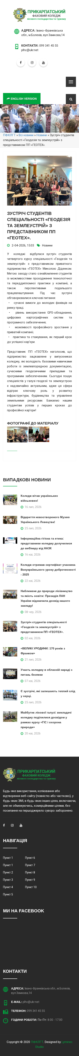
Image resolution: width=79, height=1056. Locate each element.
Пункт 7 (30, 865)
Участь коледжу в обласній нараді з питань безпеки (46, 672)
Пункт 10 (31, 887)
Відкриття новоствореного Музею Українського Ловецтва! (45, 519)
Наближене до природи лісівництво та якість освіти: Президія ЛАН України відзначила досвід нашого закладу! (47, 598)
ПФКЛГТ (37, 1042)
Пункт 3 (8, 879)
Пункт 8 (30, 872)
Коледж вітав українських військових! (39, 498)
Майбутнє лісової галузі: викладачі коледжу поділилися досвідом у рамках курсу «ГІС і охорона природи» (46, 720)
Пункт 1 (8, 857)
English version (24, 98)
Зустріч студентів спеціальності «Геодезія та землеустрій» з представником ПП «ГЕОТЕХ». (44, 627)
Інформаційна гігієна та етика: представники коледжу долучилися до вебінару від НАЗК (46, 543)
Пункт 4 (8, 887)
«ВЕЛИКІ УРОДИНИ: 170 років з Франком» (43, 651)
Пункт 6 (30, 857)
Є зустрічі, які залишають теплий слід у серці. (48, 693)
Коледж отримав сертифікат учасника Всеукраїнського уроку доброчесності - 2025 (48, 569)
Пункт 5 (8, 894)
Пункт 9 (30, 879)
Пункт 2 (8, 872)
